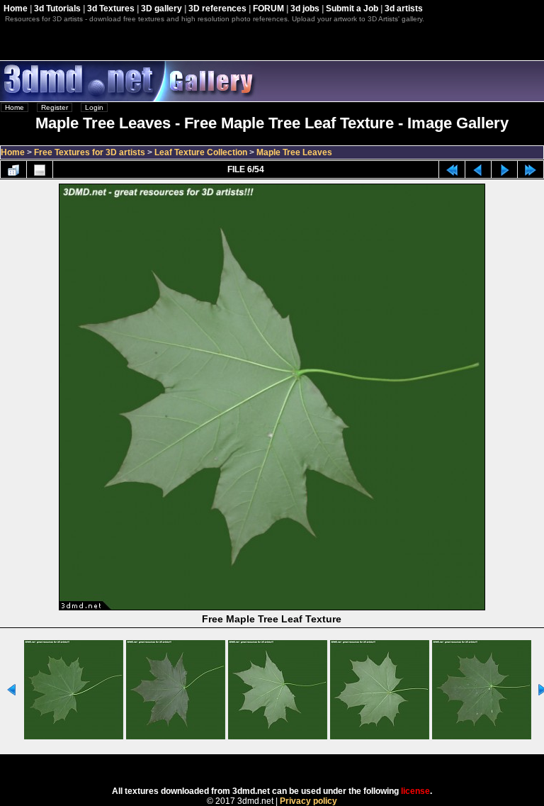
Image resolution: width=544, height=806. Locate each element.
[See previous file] (478, 169)
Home (16, 8)
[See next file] (504, 169)
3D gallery (161, 8)
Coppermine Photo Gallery (290, 765)
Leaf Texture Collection (200, 152)
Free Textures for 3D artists (89, 152)
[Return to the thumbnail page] (13, 169)
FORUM (268, 8)
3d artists (404, 8)
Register (54, 107)
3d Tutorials (57, 8)
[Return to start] (452, 169)
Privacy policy (308, 801)
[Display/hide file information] (39, 169)
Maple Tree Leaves (294, 152)
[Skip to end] (530, 169)
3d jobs (304, 8)
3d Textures (111, 8)
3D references (217, 8)
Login (94, 107)
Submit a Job (352, 8)
